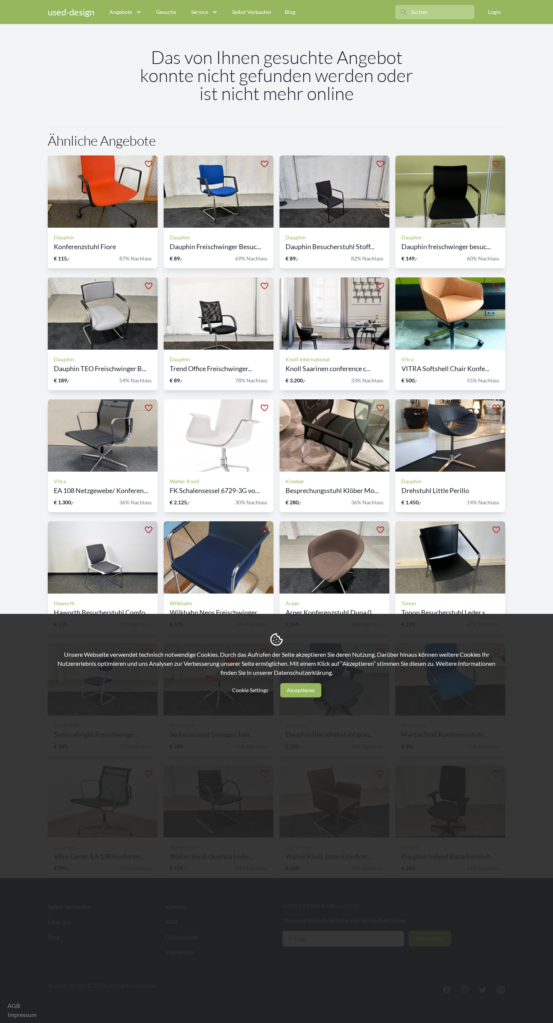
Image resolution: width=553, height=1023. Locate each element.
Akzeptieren (301, 690)
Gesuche (166, 12)
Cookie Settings (250, 690)
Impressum (22, 1014)
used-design (71, 11)
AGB (14, 1005)
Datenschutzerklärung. (303, 672)
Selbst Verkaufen (251, 12)
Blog (290, 12)
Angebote (120, 12)
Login (494, 12)
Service (199, 12)
